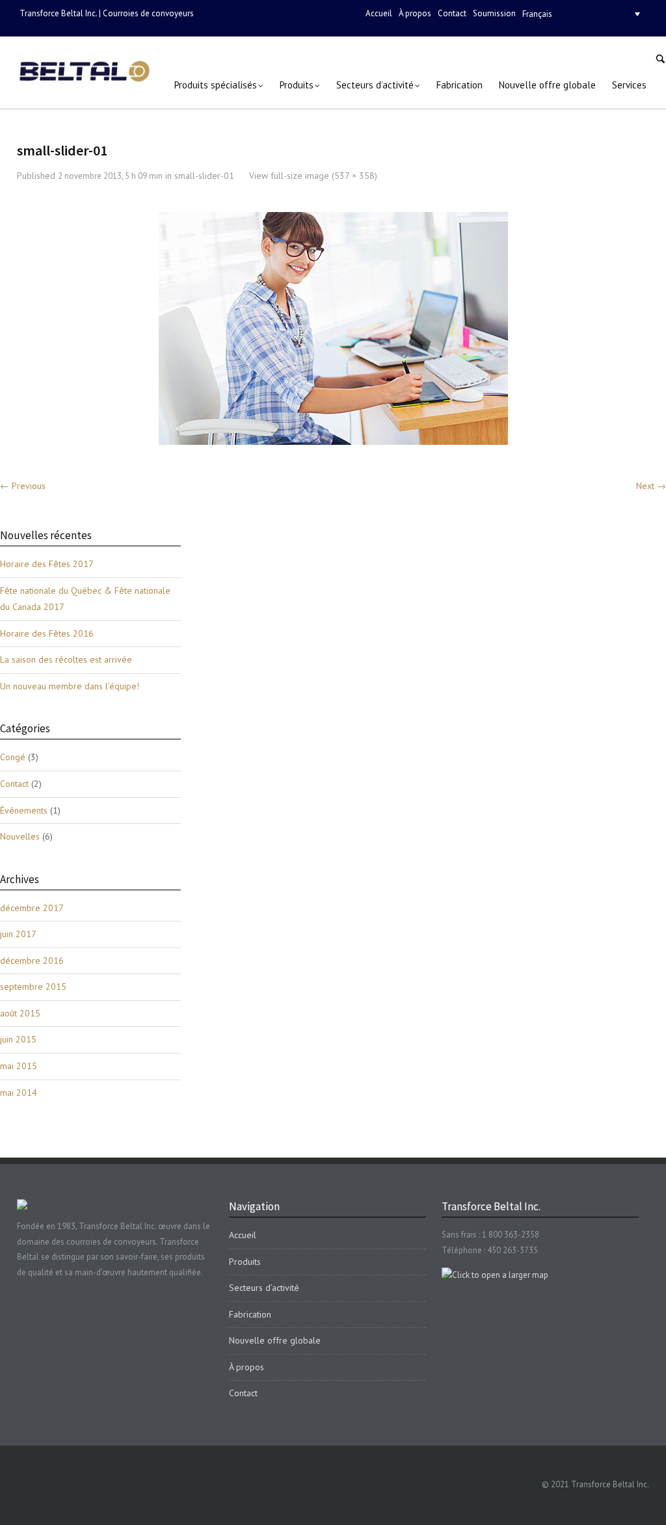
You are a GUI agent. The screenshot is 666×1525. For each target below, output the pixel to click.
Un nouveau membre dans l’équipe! (69, 686)
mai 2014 (18, 1092)
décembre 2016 (32, 960)
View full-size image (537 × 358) (313, 175)
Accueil (379, 13)
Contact (452, 13)
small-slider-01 (204, 175)
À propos (415, 13)
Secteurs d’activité (264, 1287)
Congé (12, 757)
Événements (23, 810)
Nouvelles (20, 836)
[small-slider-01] (333, 328)
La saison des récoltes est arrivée (66, 659)
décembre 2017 (32, 908)
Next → (651, 486)
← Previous (23, 486)
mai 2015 (18, 1066)
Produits (245, 1261)
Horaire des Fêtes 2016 (47, 633)
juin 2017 (18, 934)
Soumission (494, 13)
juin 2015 (18, 1039)
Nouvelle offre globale (275, 1340)
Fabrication (250, 1314)
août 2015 (20, 1013)
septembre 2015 (33, 986)
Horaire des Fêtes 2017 (47, 564)
